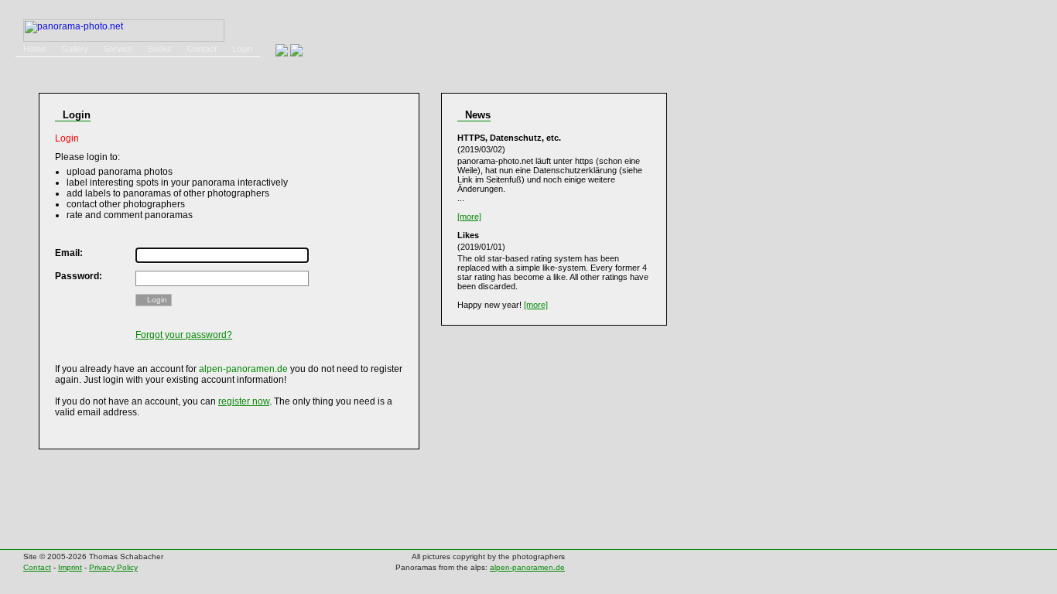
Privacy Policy (113, 567)
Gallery (74, 48)
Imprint (70, 567)
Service (118, 48)
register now (243, 401)
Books (160, 48)
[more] (469, 216)
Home (34, 48)
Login (242, 48)
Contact (202, 48)
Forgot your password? (183, 334)
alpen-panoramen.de (527, 567)
